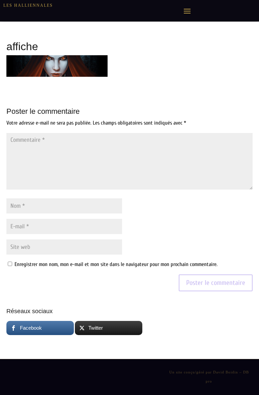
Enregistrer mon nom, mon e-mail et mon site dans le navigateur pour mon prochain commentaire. (116, 264)
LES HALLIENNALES (28, 5)
